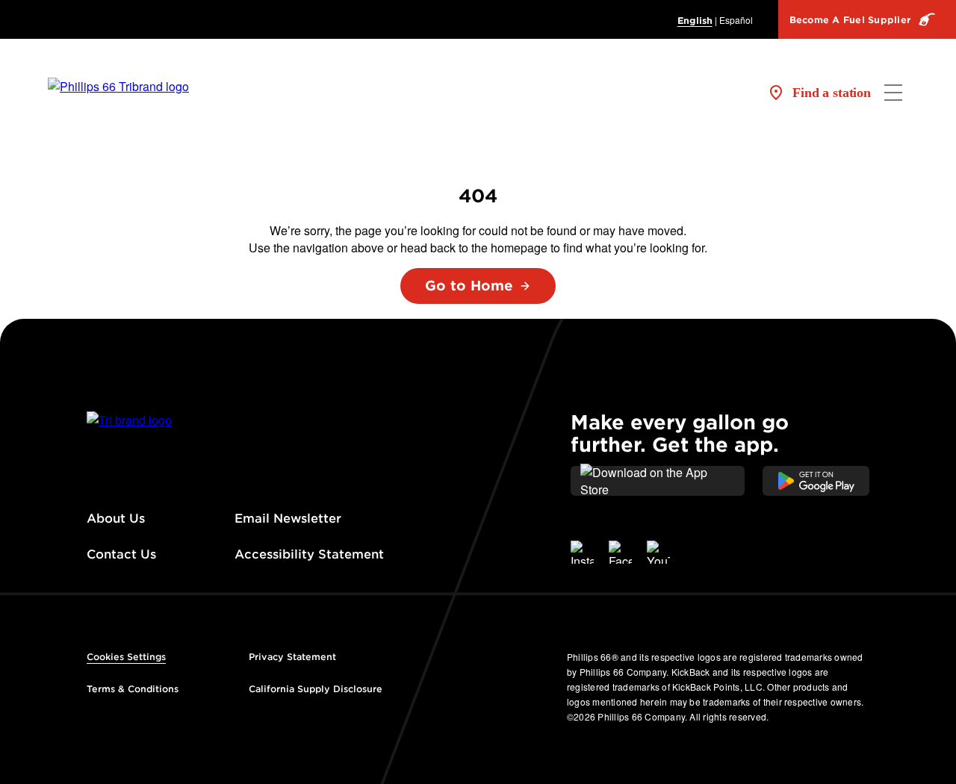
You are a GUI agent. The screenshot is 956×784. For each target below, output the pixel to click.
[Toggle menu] (893, 93)
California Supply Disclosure (315, 688)
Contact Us (121, 554)
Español (736, 19)
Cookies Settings (126, 656)
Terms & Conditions (133, 688)
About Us (116, 518)
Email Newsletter (288, 518)
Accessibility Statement (311, 554)
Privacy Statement (292, 656)
